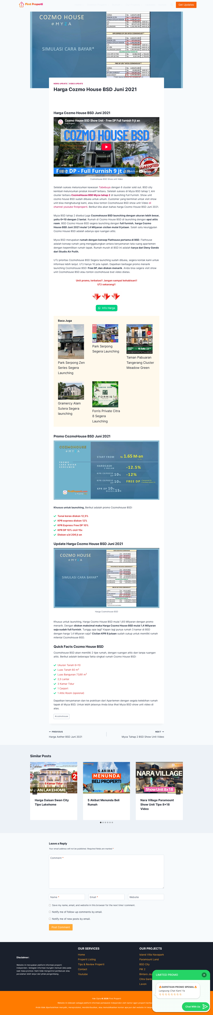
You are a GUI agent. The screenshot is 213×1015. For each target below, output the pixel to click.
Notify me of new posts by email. (71, 918)
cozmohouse (61, 716)
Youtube (83, 974)
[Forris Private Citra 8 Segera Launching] (105, 394)
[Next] (178, 791)
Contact (82, 969)
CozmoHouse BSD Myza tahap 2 (90, 195)
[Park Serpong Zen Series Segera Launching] (71, 341)
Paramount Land (149, 959)
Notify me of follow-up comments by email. (77, 911)
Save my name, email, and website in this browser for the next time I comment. (93, 905)
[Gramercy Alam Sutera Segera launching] (71, 390)
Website (134, 897)
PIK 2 (142, 969)
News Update (60, 84)
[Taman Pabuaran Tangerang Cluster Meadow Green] (139, 339)
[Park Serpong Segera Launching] (105, 333)
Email (94, 897)
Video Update (76, 84)
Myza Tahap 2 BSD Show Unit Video (143, 734)
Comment (57, 857)
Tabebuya (105, 187)
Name (54, 897)
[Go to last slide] (34, 791)
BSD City (144, 964)
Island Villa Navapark (151, 954)
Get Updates (186, 4)
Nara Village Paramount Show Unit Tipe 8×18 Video (157, 804)
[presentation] (53, 777)
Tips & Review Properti (91, 964)
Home (81, 954)
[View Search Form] (171, 4)
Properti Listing (87, 959)
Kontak (162, 4)
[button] (204, 974)
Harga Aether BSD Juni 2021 (65, 734)
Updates (150, 4)
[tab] (100, 822)
